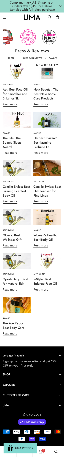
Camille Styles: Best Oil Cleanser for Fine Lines (47, 191)
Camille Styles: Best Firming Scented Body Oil (16, 191)
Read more (10, 104)
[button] (57, 17)
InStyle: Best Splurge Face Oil (45, 281)
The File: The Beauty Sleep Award (12, 142)
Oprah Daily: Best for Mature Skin (15, 281)
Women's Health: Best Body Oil (45, 237)
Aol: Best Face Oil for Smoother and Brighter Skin (15, 94)
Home (11, 58)
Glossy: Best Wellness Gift (12, 237)
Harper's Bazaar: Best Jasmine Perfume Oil (45, 142)
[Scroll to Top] (57, 438)
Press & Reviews (32, 58)
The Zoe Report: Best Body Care (14, 325)
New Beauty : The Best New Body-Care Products (45, 94)
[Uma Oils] (32, 17)
